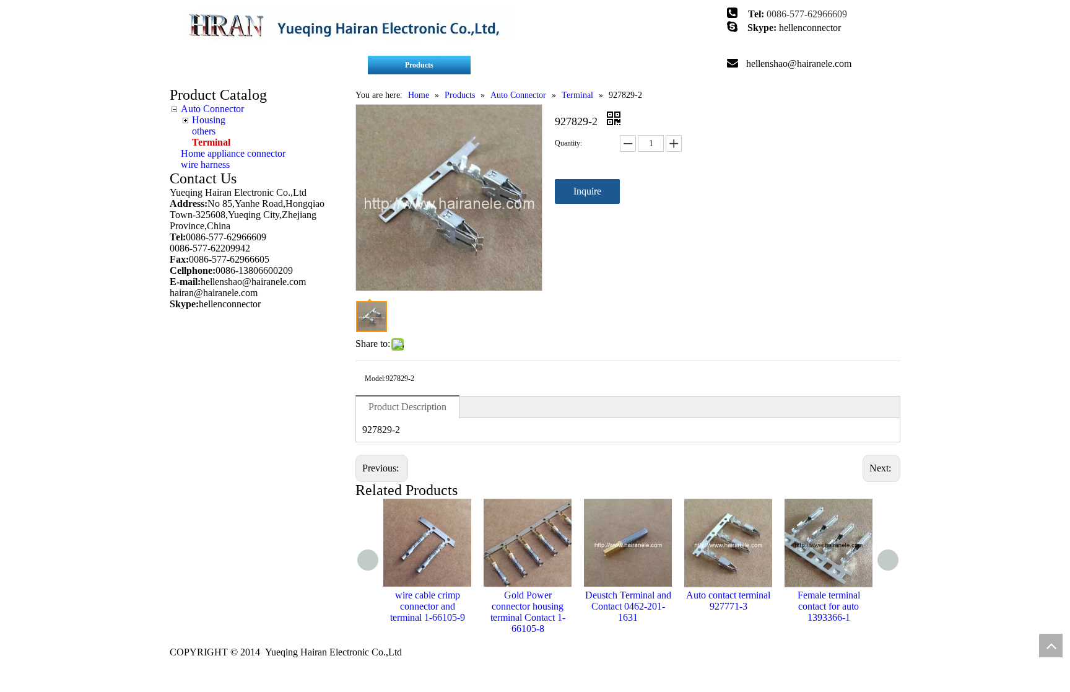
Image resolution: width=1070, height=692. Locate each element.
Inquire (587, 191)
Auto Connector (212, 108)
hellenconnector (810, 27)
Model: (375, 378)
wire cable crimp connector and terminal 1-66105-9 (427, 606)
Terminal (211, 142)
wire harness (205, 164)
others (203, 131)
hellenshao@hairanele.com (798, 63)
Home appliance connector (233, 153)
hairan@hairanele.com (215, 292)
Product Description (407, 406)
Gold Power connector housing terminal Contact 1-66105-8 (527, 612)
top (1051, 645)
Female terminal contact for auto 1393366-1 (829, 606)
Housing (208, 120)
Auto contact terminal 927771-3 (728, 600)
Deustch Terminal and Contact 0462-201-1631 (628, 606)
